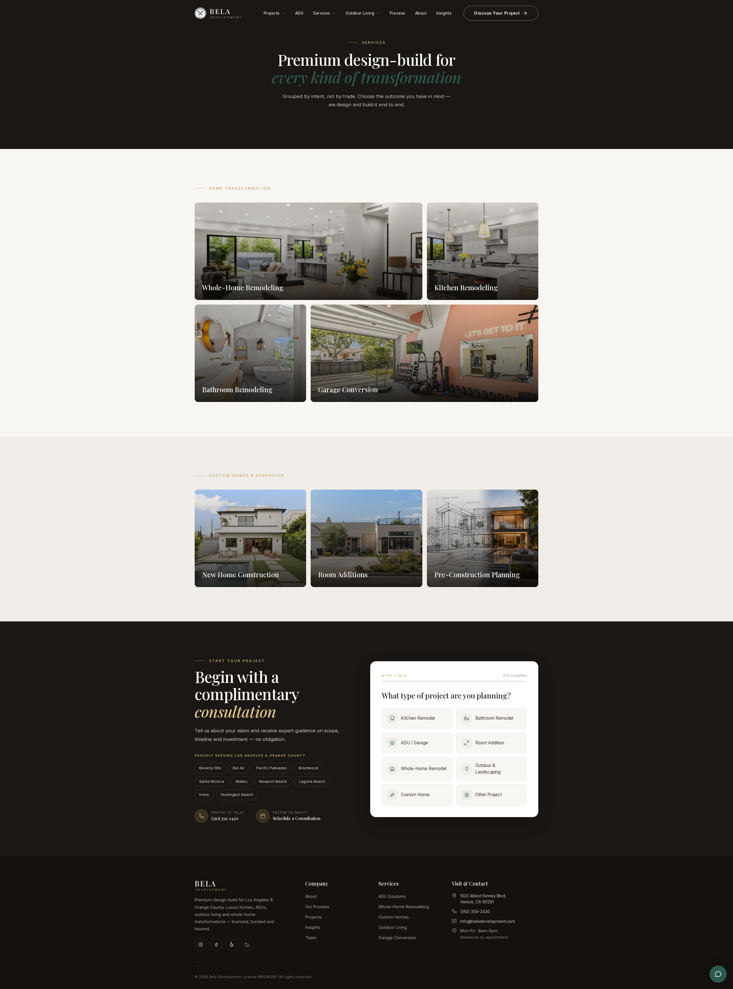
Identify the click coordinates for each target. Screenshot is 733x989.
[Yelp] (232, 945)
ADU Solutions (392, 896)
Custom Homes (394, 917)
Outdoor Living (360, 13)
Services (321, 13)
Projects (272, 13)
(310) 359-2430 (475, 911)
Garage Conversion (397, 937)
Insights (444, 13)
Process (397, 13)
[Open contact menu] (718, 974)
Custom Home (415, 794)
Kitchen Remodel (418, 718)
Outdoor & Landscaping (488, 769)
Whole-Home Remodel (423, 768)
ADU (299, 13)
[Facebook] (216, 945)
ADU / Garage (414, 742)
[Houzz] (247, 945)
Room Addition (489, 742)
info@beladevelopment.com (487, 921)
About (421, 13)
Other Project (488, 794)
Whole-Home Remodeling (404, 906)
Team (310, 937)
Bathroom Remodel (494, 718)
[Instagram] (201, 945)
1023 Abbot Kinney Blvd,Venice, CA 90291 (483, 898)
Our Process (317, 906)
